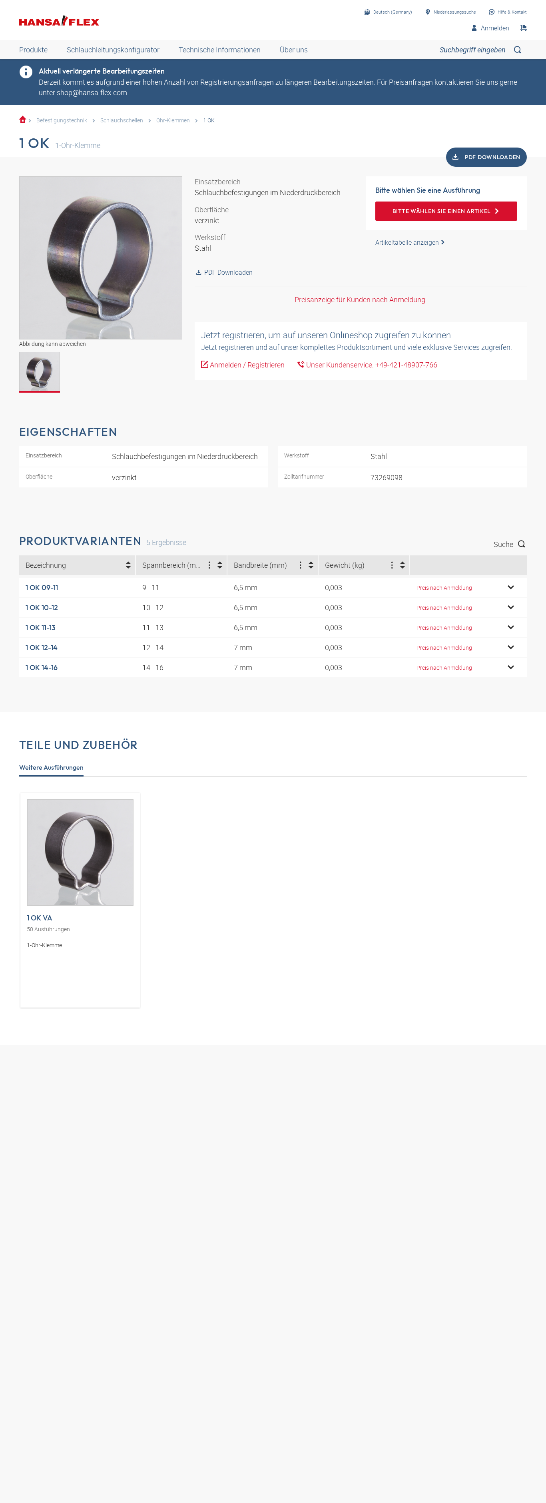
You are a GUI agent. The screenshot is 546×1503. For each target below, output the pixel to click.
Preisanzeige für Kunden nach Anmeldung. (361, 299)
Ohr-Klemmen (173, 120)
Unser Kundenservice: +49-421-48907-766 (371, 364)
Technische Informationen (220, 49)
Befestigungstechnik (61, 120)
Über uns (294, 49)
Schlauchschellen (121, 120)
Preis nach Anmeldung (444, 587)
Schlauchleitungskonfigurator (113, 49)
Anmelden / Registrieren (246, 364)
